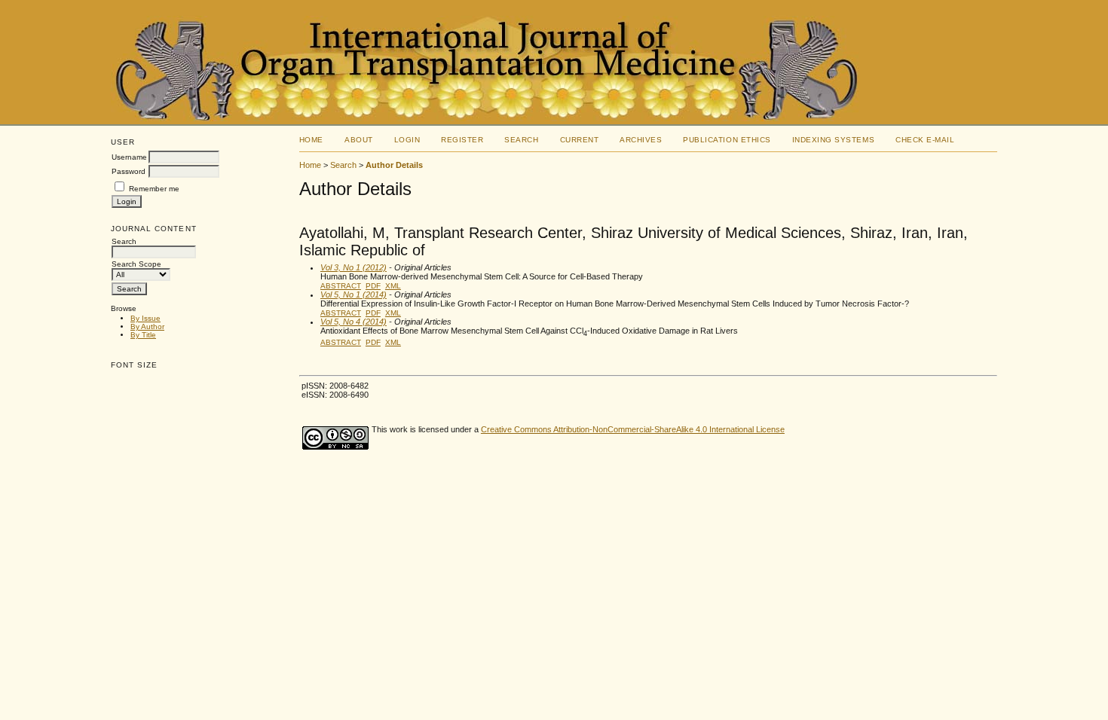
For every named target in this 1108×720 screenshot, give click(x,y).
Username (129, 157)
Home (311, 140)
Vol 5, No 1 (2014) (353, 294)
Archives (641, 140)
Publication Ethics (726, 140)
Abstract (340, 286)
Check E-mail (924, 140)
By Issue (145, 318)
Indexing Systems (833, 140)
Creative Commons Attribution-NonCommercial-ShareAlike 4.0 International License (633, 429)
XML (393, 286)
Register (462, 140)
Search (521, 140)
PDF (373, 286)
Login (407, 140)
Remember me (154, 189)
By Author (147, 326)
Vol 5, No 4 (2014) (353, 321)
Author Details (394, 164)
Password (128, 171)
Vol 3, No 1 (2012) (353, 267)
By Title (143, 335)
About (358, 140)
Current (579, 140)
